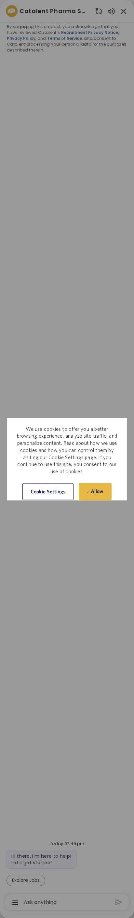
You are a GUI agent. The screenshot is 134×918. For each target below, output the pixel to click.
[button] (48, 491)
